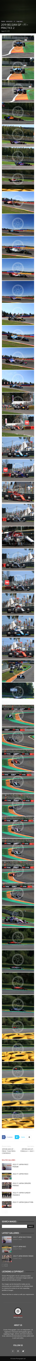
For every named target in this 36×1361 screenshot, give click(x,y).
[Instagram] (18, 1351)
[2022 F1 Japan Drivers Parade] (7, 1185)
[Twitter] (23, 1351)
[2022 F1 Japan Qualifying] (7, 1204)
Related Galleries (8, 1160)
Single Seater (19, 21)
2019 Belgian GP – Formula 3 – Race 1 (27, 1150)
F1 (14, 21)
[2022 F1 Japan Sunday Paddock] (7, 1195)
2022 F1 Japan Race (20, 1174)
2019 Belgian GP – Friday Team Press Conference (8, 1151)
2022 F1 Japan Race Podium (22, 1237)
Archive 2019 (9, 21)
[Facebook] (13, 1351)
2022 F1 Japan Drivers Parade (23, 1256)
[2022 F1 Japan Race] (7, 1176)
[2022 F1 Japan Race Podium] (7, 1166)
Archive (3, 21)
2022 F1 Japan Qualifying (22, 1202)
